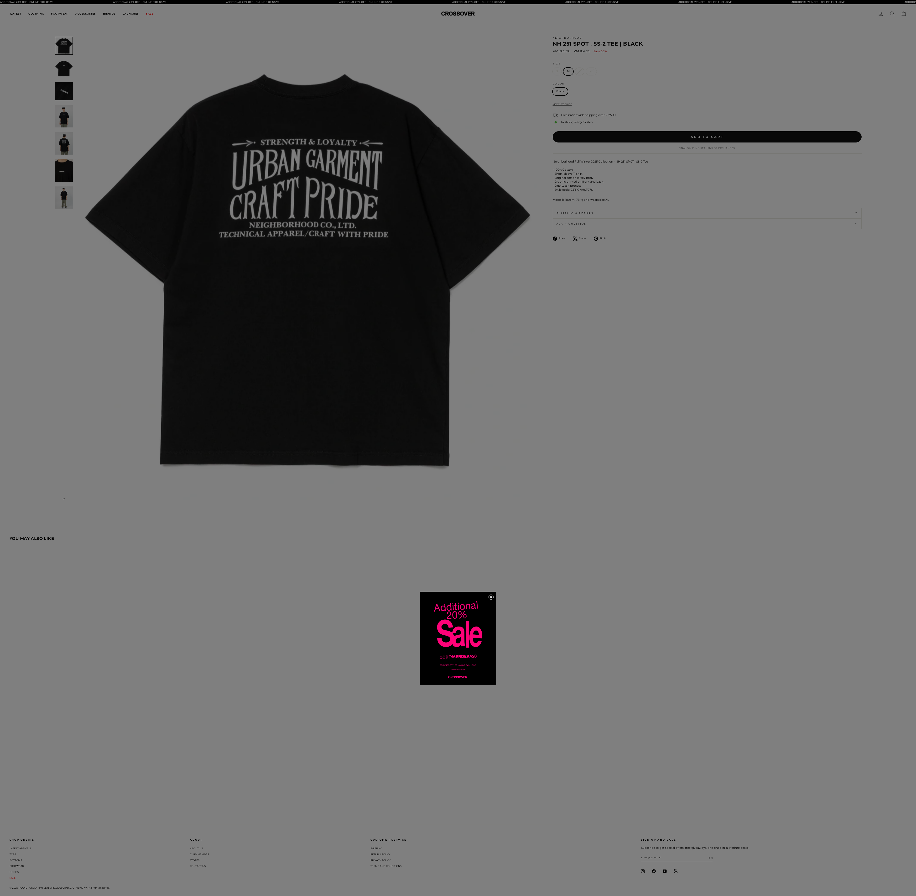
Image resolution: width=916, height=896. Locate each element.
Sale (13, 878)
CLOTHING (36, 13)
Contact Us (198, 866)
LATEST (15, 13)
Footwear (17, 866)
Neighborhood (567, 38)
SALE (149, 13)
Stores (194, 860)
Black (560, 91)
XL (591, 71)
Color (559, 83)
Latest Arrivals (20, 848)
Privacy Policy (380, 860)
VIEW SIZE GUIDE (562, 104)
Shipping (376, 848)
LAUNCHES (131, 13)
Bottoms (16, 860)
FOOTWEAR (59, 13)
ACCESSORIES (85, 13)
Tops (13, 854)
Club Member (199, 854)
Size (557, 63)
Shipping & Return (575, 213)
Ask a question (572, 223)
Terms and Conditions (385, 866)
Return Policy (380, 854)
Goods (14, 872)
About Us (196, 848)
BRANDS (109, 13)
